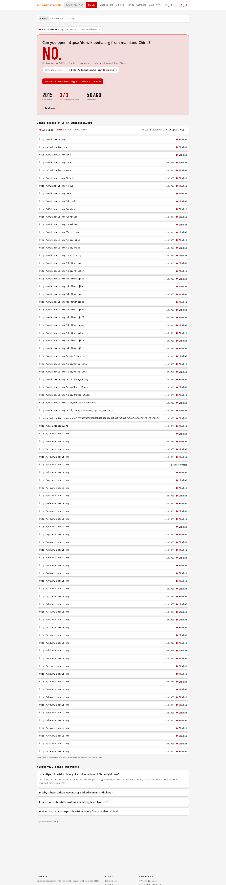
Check (91, 5)
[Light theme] (181, 5)
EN (166, 4)
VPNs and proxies (148, 880)
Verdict (43, 18)
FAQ (72, 18)
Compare (141, 4)
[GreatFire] (49, 5)
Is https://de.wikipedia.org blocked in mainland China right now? (80, 774)
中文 (173, 4)
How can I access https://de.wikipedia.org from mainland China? (80, 811)
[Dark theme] (186, 5)
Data (151, 4)
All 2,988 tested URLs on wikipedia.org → (164, 129)
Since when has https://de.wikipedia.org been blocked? (75, 802)
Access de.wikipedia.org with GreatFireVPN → (73, 81)
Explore (120, 4)
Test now (50, 108)
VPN (158, 4)
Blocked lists (106, 4)
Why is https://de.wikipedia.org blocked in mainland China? (77, 792)
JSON (62, 821)
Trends (130, 4)
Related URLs (58, 18)
